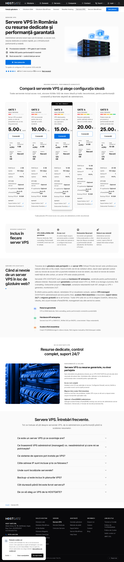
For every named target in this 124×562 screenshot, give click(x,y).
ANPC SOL (107, 536)
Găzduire (30, 3)
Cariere (89, 525)
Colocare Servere (59, 528)
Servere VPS (80, 9)
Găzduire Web (28, 9)
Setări (7, 555)
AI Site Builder (40, 528)
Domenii (45, 3)
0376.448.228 (13, 534)
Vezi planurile (19, 62)
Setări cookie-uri (109, 533)
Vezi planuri (112, 9)
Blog (88, 531)
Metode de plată (75, 525)
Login (112, 3)
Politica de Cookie (110, 530)
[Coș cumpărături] (119, 3)
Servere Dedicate (58, 525)
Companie (72, 3)
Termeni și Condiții (110, 522)
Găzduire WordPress (43, 9)
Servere (57, 3)
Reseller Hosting (67, 9)
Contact (87, 3)
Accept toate (37, 555)
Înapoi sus (114, 558)
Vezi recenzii (46, 71)
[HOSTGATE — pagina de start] (13, 519)
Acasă (7, 505)
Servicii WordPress (94, 9)
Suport (100, 3)
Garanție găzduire (76, 522)
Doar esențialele (23, 555)
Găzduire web (40, 522)
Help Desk (73, 534)
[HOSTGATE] (13, 3)
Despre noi (90, 522)
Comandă (16, 136)
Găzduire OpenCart (42, 534)
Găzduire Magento (42, 531)
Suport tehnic (74, 528)
